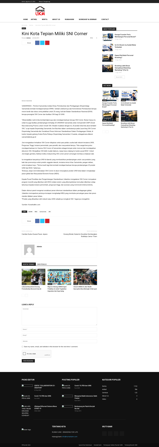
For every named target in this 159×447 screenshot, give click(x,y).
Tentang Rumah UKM (131, 445)
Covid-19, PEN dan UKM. (42, 396)
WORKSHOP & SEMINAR (87, 19)
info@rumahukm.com (69, 437)
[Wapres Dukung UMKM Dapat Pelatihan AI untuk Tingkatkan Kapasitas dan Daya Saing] (59, 277)
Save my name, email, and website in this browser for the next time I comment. (51, 346)
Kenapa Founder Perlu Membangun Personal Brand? (109, 105)
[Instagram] (128, 1)
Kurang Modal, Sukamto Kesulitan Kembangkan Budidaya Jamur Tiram (80, 235)
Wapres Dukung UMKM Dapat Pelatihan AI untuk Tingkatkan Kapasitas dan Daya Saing (57, 289)
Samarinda (43, 211)
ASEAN (30, 211)
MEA (36, 211)
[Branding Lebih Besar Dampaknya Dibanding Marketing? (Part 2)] (107, 68)
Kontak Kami (97, 445)
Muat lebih (119, 77)
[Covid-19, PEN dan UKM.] (27, 398)
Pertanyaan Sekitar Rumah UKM (113, 445)
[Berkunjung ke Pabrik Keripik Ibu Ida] (67, 408)
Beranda (24, 25)
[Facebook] (125, 1)
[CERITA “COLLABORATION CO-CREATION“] (27, 388)
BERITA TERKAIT (29, 264)
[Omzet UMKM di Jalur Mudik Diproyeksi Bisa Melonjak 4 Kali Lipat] (85, 277)
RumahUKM (69, 19)
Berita (44, 19)
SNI (50, 211)
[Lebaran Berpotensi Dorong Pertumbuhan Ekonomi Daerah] (33, 277)
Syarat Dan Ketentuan (85, 445)
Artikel (34, 19)
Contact (105, 19)
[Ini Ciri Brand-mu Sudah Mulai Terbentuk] (107, 47)
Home (25, 19)
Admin (28, 38)
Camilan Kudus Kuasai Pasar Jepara (34, 234)
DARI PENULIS (42, 264)
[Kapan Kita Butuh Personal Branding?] (107, 58)
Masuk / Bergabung (44, 1)
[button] (134, 19)
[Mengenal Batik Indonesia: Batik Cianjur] (67, 398)
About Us (56, 19)
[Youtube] (135, 1)
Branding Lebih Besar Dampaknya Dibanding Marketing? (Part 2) (123, 68)
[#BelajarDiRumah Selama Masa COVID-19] (27, 411)
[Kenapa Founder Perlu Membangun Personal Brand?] (107, 37)
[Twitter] (132, 1)
